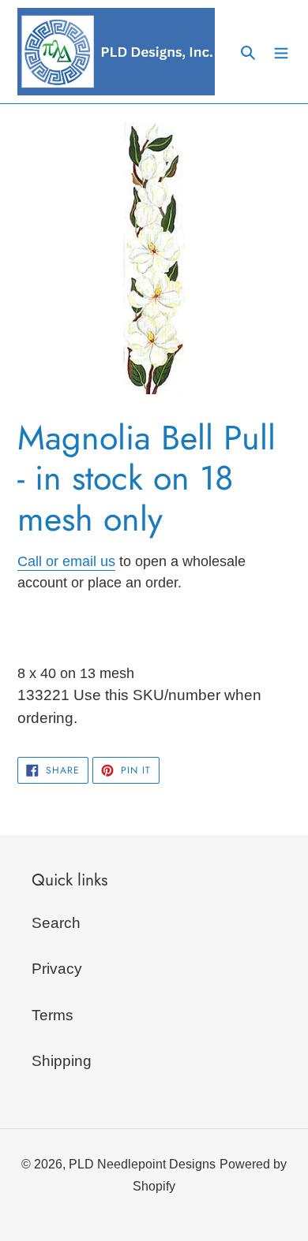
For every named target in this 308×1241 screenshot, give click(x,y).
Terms (52, 1015)
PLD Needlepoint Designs (142, 1164)
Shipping (62, 1061)
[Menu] (281, 51)
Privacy (57, 968)
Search (56, 923)
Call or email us (66, 561)
